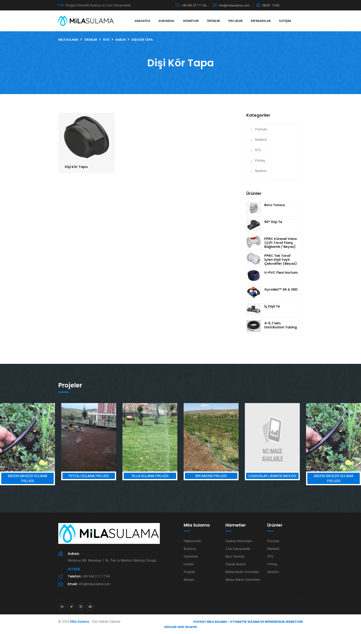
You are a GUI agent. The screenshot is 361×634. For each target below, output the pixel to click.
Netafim (261, 171)
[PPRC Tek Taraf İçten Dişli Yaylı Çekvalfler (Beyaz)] (253, 259)
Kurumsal (167, 21)
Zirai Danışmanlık (237, 549)
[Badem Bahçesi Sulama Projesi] (308, 437)
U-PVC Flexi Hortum (281, 272)
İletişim (285, 21)
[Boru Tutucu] (253, 209)
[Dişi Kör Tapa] (86, 137)
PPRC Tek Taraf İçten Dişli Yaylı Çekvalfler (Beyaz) (280, 259)
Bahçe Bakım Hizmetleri (242, 580)
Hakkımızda (192, 541)
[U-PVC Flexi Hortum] (253, 276)
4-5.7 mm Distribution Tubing (280, 325)
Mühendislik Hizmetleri (242, 572)
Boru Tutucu (274, 205)
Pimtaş (260, 161)
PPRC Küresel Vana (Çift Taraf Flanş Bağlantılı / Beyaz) (280, 242)
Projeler (235, 21)
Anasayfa (142, 21)
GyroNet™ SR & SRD (281, 289)
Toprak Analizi (235, 564)
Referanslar (261, 21)
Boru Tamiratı (234, 556)
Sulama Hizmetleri (238, 541)
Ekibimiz (190, 549)
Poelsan (261, 129)
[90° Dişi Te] (253, 226)
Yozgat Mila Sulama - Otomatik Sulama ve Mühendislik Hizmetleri (248, 622)
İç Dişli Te (272, 306)
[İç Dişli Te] (253, 310)
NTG (258, 150)
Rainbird (261, 140)
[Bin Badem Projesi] (186, 437)
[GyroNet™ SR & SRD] (253, 293)
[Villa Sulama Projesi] (124, 437)
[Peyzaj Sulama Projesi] (63, 437)
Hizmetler (191, 21)
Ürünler (213, 21)
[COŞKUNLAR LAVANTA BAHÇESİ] (247, 437)
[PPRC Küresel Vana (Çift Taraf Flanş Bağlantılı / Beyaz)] (253, 243)
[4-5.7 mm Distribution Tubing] (253, 327)
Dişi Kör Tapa (76, 166)
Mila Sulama (79, 622)
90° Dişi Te (273, 221)
